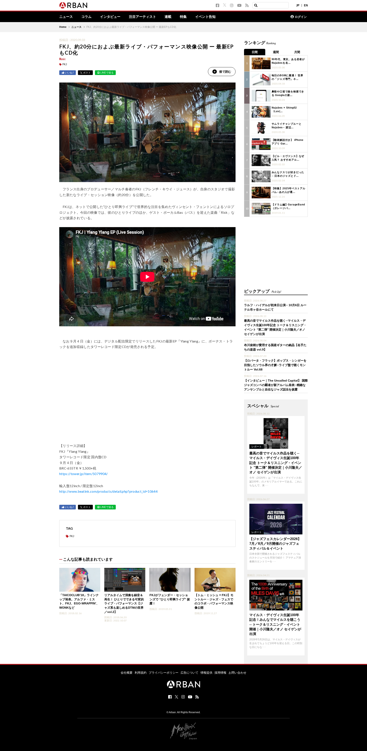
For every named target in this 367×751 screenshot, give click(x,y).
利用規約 (141, 672)
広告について (189, 672)
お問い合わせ (237, 672)
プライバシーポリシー (163, 672)
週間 (276, 52)
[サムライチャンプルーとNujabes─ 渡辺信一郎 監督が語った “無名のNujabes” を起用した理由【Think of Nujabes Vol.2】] (261, 128)
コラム (86, 16)
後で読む (225, 71)
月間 (297, 52)
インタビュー (110, 16)
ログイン (301, 16)
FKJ (64, 64)
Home (62, 27)
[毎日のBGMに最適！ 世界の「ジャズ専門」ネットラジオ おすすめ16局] (261, 79)
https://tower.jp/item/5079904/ (83, 474)
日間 (255, 52)
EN (306, 5)
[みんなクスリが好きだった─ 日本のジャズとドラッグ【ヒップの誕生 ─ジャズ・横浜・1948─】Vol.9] (261, 176)
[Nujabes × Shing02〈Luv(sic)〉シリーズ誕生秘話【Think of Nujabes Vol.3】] (261, 112)
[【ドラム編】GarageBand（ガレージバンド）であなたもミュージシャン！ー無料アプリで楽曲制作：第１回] (261, 209)
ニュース (66, 16)
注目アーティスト (142, 16)
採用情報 (220, 672)
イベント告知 (205, 16)
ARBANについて (268, 16)
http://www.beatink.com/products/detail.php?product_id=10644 (108, 491)
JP (297, 5)
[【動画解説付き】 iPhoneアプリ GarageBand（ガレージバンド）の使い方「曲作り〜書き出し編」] (261, 144)
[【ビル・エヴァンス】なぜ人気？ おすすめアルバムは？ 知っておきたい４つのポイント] (261, 160)
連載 (168, 16)
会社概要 (127, 672)
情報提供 (206, 672)
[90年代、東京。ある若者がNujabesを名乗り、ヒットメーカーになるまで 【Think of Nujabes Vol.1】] (261, 63)
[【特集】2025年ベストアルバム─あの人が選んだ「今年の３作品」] (261, 192)
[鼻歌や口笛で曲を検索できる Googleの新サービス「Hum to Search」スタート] (261, 96)
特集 (183, 16)
